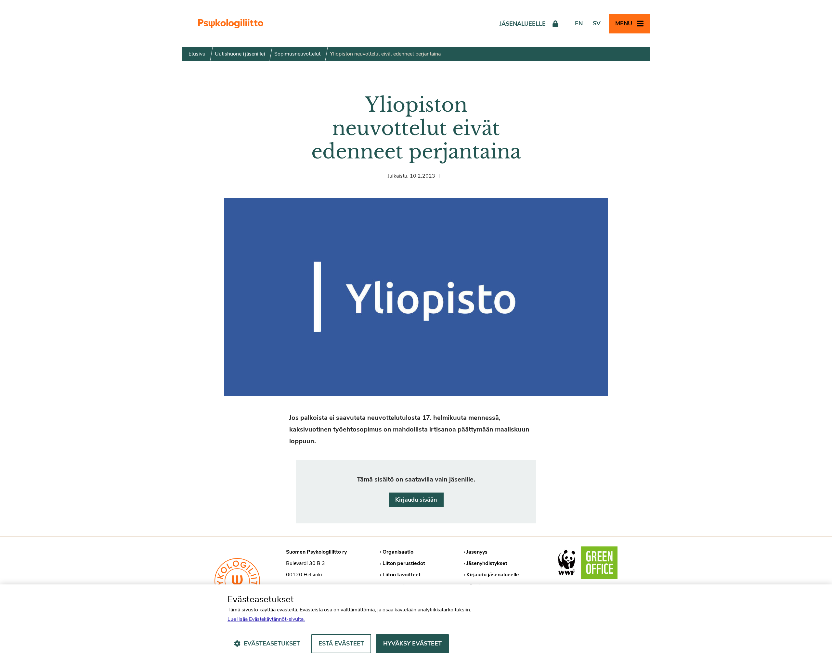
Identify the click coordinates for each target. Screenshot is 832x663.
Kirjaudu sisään (416, 500)
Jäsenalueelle (523, 24)
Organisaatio (398, 552)
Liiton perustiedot (404, 563)
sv (597, 23)
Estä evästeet (341, 643)
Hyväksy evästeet (412, 643)
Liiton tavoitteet (402, 574)
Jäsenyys (477, 552)
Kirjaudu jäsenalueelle (492, 574)
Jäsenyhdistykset (486, 563)
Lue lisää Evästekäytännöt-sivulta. (266, 619)
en (579, 23)
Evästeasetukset (272, 643)
